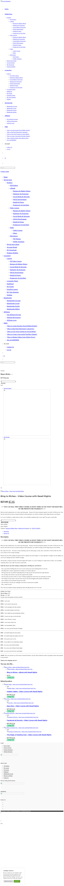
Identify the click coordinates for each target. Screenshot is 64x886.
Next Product (7, 437)
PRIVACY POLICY (8, 881)
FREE (5, 323)
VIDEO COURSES (36, 528)
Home (6, 177)
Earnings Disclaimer (8, 749)
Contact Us (10, 347)
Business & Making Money (22, 191)
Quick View (26, 667)
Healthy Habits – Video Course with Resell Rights (24, 691)
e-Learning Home (12, 281)
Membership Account (14, 300)
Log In (9, 350)
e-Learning (7, 255)
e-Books (12, 188)
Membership (8, 298)
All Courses (6, 770)
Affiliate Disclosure (8, 751)
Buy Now (3, 383)
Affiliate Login (11, 320)
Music (15, 233)
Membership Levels (13, 303)
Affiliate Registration (14, 317)
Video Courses (14, 208)
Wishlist (9, 295)
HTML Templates (18, 241)
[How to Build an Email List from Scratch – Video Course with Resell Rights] (27, 484)
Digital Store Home (13, 244)
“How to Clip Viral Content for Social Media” (21, 331)
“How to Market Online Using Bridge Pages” (21, 337)
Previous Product (7, 388)
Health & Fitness (18, 202)
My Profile (10, 286)
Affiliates (7, 312)
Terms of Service (7, 747)
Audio (12, 227)
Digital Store (8, 180)
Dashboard (10, 284)
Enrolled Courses (12, 289)
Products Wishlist (12, 253)
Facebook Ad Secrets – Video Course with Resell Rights (27, 720)
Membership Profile (13, 306)
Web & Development (19, 199)
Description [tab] (6, 531)
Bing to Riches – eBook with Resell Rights (22, 672)
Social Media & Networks (21, 196)
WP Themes (17, 239)
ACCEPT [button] (17, 881)
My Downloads (12, 250)
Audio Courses (17, 230)
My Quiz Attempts (13, 292)
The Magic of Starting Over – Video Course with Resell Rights (29, 735)
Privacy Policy (7, 745)
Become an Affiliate (8, 775)
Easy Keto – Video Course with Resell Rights (23, 706)
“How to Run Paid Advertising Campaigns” (20, 329)
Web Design (14, 236)
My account (6, 768)
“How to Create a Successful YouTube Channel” (22, 334)
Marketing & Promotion (20, 194)
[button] (16, 488)
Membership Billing (13, 309)
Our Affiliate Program (14, 314)
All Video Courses (16, 261)
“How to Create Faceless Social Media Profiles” (22, 326)
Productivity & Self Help (21, 205)
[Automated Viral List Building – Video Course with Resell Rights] (27, 435)
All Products (14, 185)
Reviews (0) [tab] (6, 533)
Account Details (12, 247)
